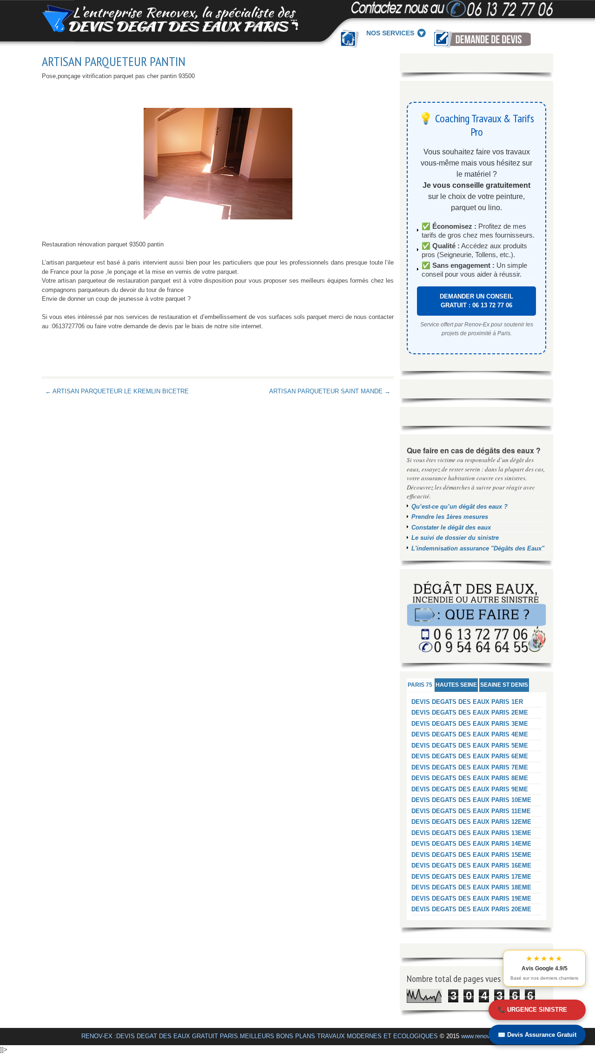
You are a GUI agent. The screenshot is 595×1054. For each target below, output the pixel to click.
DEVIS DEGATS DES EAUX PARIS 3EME (469, 723)
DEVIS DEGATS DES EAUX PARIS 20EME (471, 909)
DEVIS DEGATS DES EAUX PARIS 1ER (467, 701)
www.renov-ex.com (486, 1036)
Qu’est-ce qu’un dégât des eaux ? (459, 506)
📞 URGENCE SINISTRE (532, 1009)
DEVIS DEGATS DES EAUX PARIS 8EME (469, 778)
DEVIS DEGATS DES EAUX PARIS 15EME (471, 854)
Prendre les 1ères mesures (449, 516)
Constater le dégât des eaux (451, 527)
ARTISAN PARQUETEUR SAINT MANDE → (329, 391)
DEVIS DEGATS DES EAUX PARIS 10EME (471, 799)
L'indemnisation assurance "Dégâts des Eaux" (477, 548)
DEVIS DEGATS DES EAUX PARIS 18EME (471, 887)
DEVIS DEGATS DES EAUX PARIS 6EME (469, 756)
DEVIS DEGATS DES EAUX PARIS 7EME (469, 767)
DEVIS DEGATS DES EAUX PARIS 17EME (471, 876)
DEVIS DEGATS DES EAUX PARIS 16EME (471, 865)
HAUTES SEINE (456, 685)
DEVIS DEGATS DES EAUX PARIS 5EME (469, 745)
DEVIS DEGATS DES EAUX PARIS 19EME (471, 898)
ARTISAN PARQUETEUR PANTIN (113, 61)
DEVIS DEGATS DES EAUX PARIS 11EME (471, 811)
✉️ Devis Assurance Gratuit (537, 1034)
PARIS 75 (420, 685)
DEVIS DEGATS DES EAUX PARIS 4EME (469, 734)
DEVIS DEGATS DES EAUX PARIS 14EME (471, 843)
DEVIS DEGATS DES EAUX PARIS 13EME (471, 832)
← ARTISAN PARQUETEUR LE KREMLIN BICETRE (117, 391)
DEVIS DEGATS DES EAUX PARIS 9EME (469, 789)
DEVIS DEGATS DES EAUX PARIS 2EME (469, 712)
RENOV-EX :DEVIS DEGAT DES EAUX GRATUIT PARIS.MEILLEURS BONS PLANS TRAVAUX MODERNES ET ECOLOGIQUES (259, 1036)
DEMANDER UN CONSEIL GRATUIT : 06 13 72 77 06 (476, 301)
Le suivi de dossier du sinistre (455, 537)
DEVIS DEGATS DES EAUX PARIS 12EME (471, 821)
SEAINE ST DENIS (504, 685)
